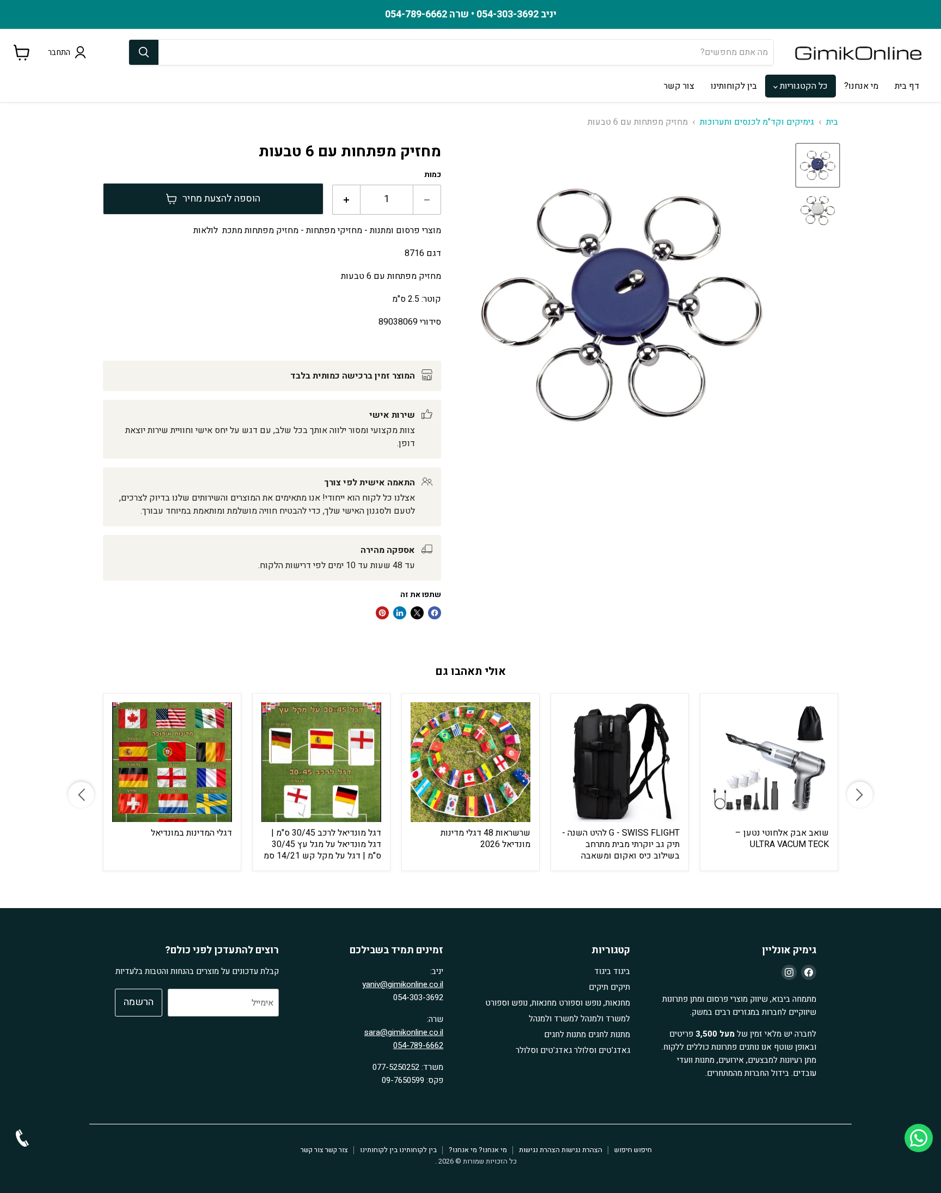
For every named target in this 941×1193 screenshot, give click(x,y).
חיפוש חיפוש (633, 1150)
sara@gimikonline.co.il (403, 1032)
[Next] (860, 795)
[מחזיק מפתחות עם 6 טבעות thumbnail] (817, 165)
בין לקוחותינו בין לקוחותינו (398, 1150)
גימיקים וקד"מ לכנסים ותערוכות (757, 122)
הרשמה (139, 1002)
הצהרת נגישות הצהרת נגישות (560, 1150)
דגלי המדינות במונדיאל (191, 832)
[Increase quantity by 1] (346, 200)
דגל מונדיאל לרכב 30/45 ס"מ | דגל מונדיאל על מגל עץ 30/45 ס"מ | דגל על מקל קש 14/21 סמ (322, 844)
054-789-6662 (418, 1045)
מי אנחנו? (861, 86)
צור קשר (679, 86)
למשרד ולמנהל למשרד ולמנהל (579, 1019)
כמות (432, 175)
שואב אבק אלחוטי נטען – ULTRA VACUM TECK (782, 838)
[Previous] (81, 795)
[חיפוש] (143, 52)
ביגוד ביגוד (612, 971)
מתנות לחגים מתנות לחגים (587, 1034)
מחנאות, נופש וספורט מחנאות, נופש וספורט (557, 1003)
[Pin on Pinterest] (382, 612)
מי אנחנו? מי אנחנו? (478, 1150)
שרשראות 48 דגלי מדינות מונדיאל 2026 (485, 838)
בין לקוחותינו (734, 86)
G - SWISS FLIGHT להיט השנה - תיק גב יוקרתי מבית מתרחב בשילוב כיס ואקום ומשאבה (621, 844)
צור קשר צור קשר (324, 1150)
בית (832, 122)
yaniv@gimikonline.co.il (402, 984)
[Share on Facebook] (434, 612)
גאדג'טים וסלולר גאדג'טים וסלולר (573, 1050)
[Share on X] (417, 612)
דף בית (907, 86)
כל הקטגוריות (803, 86)
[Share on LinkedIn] (399, 612)
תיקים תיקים (609, 987)
